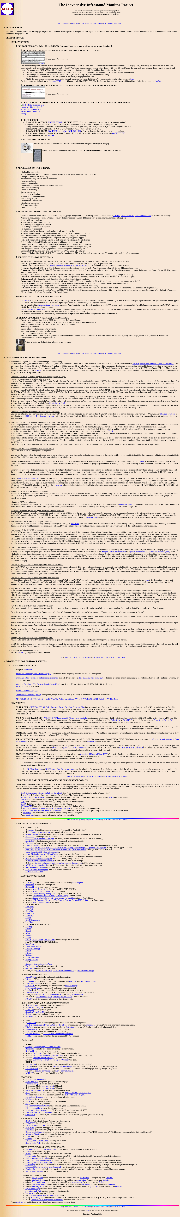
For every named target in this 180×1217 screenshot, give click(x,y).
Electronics (93, 23)
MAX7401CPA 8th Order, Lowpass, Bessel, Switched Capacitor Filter (57, 707)
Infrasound (28, 669)
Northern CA (54, 856)
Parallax (28, 990)
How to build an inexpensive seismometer (47, 1200)
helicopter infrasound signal (48, 305)
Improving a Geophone (34, 1097)
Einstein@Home (38, 1180)
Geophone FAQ (31, 1084)
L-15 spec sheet (48, 1088)
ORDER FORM (55, 122)
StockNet (29, 909)
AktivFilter (31, 1023)
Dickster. (109, 1178)
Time (104, 23)
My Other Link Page (33, 1191)
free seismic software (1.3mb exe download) (73, 266)
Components (84, 23)
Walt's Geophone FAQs (34, 1090)
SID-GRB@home (38, 1197)
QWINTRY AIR (118, 133)
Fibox (52, 940)
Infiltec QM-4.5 (31, 1082)
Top (59, 23)
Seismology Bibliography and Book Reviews (42, 1047)
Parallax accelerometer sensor (39, 832)
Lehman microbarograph (62, 1066)
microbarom (92, 517)
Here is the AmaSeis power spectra (34, 309)
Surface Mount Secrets (34, 872)
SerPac (40, 940)
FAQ (115, 23)
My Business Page (32, 1189)
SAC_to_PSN (28, 810)
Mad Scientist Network (34, 1171)
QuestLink (29, 911)
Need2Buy (29, 915)
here (132, 79)
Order (100, 23)
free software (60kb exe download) (47, 810)
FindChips (29, 907)
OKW (34, 940)
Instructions (90, 1025)
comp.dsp (40, 994)
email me (19, 652)
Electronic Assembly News (35, 1125)
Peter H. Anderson (32, 988)
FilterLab (29, 1031)
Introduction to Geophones (35, 1079)
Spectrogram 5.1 (31, 1029)
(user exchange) (71, 986)
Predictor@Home (39, 1182)
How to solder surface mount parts (38, 859)
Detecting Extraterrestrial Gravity (38, 1160)
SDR (22, 802)
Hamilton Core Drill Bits (35, 1012)
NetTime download (167, 414)
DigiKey (28, 926)
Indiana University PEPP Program (78, 1093)
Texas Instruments (32, 957)
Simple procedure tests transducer (38, 1110)
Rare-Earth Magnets (35, 1007)
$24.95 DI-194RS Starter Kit (74, 748)
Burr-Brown (30, 944)
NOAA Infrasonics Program (26, 691)
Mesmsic (31, 830)
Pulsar (27, 1136)
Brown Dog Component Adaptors (41, 861)
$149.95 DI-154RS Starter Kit (131, 748)
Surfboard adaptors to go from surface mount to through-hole (58, 863)
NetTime (158, 81)
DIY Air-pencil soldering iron (36, 870)
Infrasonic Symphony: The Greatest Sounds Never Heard (38, 684)
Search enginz (30, 882)
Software (110, 23)
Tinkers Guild (30, 1156)
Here (147, 580)
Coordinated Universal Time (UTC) (94, 754)
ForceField (29, 1010)
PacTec (46, 940)
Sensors (28, 1151)
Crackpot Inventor (32, 1169)
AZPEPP (29, 1073)
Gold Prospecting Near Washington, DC (44, 1195)
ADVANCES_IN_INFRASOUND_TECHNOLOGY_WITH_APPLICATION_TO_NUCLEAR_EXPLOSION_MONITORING (67, 699)
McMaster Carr (31, 1016)
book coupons (77, 882)
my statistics (84, 1178)
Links (120, 23)
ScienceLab (32, 1005)
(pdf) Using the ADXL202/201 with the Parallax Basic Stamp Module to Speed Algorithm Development (65, 848)
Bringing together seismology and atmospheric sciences (37, 678)
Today (73, 23)
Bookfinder (29, 885)
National (28, 955)
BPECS (28, 1121)
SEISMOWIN (26, 806)
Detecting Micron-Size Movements (39, 1162)
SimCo (28, 940)
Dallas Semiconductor (33, 946)
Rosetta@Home (38, 1186)
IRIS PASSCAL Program (74, 1095)
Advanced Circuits (32, 1134)
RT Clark (29, 1099)
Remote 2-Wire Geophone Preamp (38, 1112)
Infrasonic (19, 686)
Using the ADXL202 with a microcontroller (42, 852)
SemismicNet (30, 1064)
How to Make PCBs (33, 1143)
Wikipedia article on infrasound (114, 552)
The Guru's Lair (31, 966)
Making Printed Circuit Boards (37, 1141)
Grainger (28, 1014)
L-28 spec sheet (48, 1086)
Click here (25, 300)
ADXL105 (29, 841)
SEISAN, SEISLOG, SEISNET (33, 797)
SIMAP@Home (38, 1184)
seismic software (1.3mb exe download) (136, 216)
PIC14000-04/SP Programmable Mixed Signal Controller (66, 718)
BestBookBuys (31, 887)
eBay (27, 1104)
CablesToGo (30, 1115)
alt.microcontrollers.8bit (54, 994)
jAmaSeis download (57, 403)
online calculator (125, 504)
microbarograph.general (64, 1071)
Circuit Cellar (30, 977)
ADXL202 (29, 837)
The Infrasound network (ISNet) (28, 695)
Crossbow (29, 843)
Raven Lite (27, 813)
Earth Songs (30, 1165)
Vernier (28, 1154)
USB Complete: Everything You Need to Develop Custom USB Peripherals (62, 900)
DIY (77, 23)
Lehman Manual (31, 1069)
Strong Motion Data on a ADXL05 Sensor (41, 854)
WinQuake (91, 741)
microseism (58, 485)
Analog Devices (31, 834)
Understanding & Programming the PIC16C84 (54, 997)
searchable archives (88, 981)
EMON (23, 804)
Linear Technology (32, 949)
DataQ (54, 748)
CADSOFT (30, 1123)
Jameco (28, 938)
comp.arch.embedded (75, 994)
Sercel (27, 1101)
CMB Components (32, 920)
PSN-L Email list (32, 845)
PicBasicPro (115, 720)
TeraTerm (112, 431)
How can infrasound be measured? (91, 678)
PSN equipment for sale (34, 1108)
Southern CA (41, 856)
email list (72, 981)
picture (141, 461)
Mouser (28, 929)
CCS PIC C (127, 720)
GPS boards (30, 968)
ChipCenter (29, 913)
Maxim (28, 951)
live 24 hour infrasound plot (29, 478)
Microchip (29, 953)
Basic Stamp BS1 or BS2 (163, 720)
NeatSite (28, 1139)
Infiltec (87, 1210)
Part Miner (29, 922)
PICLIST (29, 999)
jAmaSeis (38, 370)
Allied (27, 933)
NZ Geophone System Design (37, 1106)
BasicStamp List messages (35, 867)
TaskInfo (28, 1036)
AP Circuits (29, 1128)
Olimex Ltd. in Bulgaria (34, 1132)
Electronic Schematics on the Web (38, 964)
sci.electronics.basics (44, 971)
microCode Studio (32, 983)
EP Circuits (29, 1130)
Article (111, 797)
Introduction (65, 23)
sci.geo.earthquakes (43, 1071)
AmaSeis (116, 216)
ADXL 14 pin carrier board (36, 865)
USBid (28, 918)
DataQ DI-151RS (32, 992)
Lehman (28, 1066)
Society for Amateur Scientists (37, 1158)
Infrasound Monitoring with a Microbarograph (33, 674)
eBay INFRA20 (54, 131)
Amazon (50, 135)
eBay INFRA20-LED (72, 131)
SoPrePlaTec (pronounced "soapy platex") (41, 1149)
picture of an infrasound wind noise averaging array (150, 552)
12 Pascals (75, 524)
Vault (27, 1093)
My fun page (30, 1193)
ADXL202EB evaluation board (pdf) (39, 839)
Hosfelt (28, 931)
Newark (28, 935)
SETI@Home (37, 1178)
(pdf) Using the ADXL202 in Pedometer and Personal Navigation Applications (55, 850)
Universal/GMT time (57, 81)
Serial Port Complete (41, 902)
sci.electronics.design (86, 971)
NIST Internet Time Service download (39, 416)
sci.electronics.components (63, 971)
